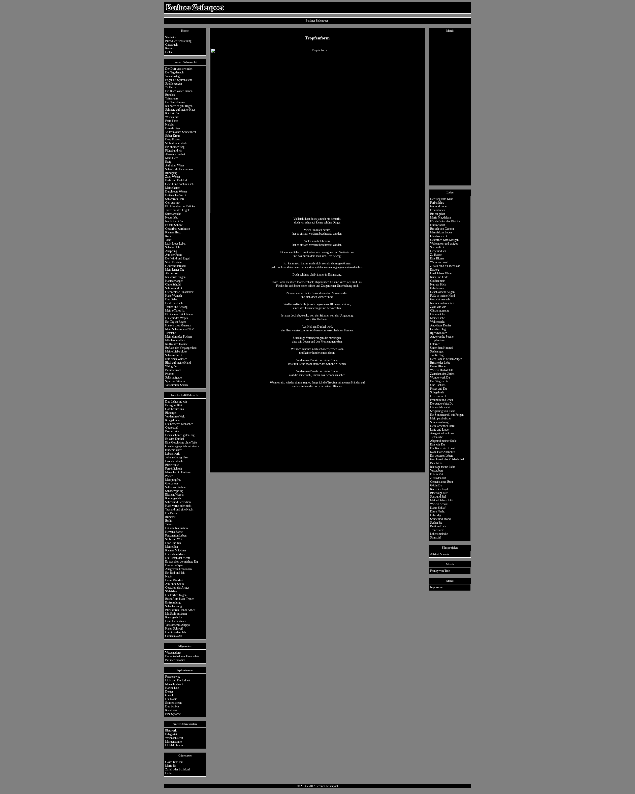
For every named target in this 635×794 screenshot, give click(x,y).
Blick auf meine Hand (178, 362)
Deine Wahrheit (174, 580)
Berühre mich (173, 370)
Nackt (168, 576)
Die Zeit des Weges (176, 318)
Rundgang (171, 173)
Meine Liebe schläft (441, 500)
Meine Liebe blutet (176, 351)
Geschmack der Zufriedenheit (447, 459)
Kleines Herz (173, 232)
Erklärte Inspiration (176, 528)
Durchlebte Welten (176, 191)
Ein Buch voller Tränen (178, 91)
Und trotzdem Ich (175, 632)
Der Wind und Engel (177, 258)
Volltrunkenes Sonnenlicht (180, 132)
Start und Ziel (438, 496)
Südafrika (171, 591)
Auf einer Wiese (174, 165)
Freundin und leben (441, 400)
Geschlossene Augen (442, 292)
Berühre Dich (438, 526)
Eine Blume (437, 258)
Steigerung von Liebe (442, 411)
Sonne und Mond (440, 519)
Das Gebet (171, 299)
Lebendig (435, 515)
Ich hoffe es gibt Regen (178, 106)
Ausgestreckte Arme (442, 433)
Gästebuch (171, 44)
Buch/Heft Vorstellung (178, 41)
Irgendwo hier (438, 333)
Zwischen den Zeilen (442, 374)
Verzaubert (436, 470)
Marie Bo (170, 765)
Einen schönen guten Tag (179, 435)
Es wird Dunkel (174, 439)
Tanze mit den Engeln (177, 210)
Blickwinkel (172, 465)
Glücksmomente (439, 310)
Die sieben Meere (175, 554)
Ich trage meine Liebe (442, 467)
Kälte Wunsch (173, 295)
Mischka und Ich (175, 340)
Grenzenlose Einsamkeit (179, 292)
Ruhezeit (170, 517)
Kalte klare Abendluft (442, 452)
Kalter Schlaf (437, 507)
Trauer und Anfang (176, 307)
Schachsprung (173, 606)
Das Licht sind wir (176, 401)
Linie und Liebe (439, 429)
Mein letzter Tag (174, 269)
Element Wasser (174, 494)
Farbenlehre (437, 202)
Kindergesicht (173, 498)
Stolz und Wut (173, 539)
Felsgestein (171, 734)
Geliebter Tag (438, 329)
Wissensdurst (173, 652)
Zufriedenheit (438, 478)
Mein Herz (171, 158)
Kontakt (170, 48)
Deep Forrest (173, 139)
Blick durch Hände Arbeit (180, 610)
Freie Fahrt (171, 121)
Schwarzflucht (173, 355)
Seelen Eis (436, 522)
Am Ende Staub (174, 584)
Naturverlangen (174, 281)
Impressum (436, 587)
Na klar (169, 124)
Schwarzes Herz (174, 199)
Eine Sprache (173, 714)
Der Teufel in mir (175, 102)
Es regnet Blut (173, 405)
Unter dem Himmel (441, 347)
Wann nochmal (438, 262)
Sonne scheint (173, 702)
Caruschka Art (173, 636)
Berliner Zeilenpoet (327, 786)
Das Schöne (172, 706)
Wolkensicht (437, 321)
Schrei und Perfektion (178, 502)
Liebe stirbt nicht (440, 407)
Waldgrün (171, 366)
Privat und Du (438, 388)
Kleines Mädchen (175, 550)
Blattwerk (171, 730)
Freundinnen (437, 210)
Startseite (170, 37)
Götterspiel (171, 427)
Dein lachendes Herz (442, 426)
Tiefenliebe (436, 437)
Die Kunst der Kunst (442, 448)
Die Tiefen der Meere (177, 558)
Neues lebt (171, 217)
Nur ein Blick (438, 284)
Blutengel (170, 412)
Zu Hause (436, 254)
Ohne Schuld (173, 284)
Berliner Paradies (175, 660)
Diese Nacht (437, 511)
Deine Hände (437, 366)
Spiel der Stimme (175, 381)
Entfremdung (173, 602)
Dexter (169, 691)
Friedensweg (172, 676)
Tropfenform (437, 340)
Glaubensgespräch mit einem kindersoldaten (182, 448)
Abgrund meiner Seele (443, 441)
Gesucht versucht (440, 299)
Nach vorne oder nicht (178, 506)
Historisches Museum (178, 325)
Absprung (171, 251)
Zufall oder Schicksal (177, 769)
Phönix (169, 374)
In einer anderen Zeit (442, 303)
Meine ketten (172, 188)
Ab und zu (171, 273)
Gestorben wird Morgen (444, 240)
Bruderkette (172, 431)
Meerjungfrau (173, 479)
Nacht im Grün (174, 221)
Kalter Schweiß (174, 628)
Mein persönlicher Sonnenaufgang (440, 420)
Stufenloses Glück (176, 143)
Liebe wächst (437, 314)
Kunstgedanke (173, 617)
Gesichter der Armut (177, 587)
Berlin (168, 520)
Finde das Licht (174, 303)
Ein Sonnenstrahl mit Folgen (447, 414)
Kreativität (171, 710)
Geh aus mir (172, 202)
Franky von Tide (440, 570)
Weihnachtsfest (174, 738)
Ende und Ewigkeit (176, 180)
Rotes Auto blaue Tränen (179, 599)
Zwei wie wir (438, 307)
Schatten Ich (172, 247)
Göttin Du (436, 485)
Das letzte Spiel (174, 565)
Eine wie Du (437, 444)
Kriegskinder (173, 420)
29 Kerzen (171, 87)
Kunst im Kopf (439, 489)
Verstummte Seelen (176, 385)
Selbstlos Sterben (175, 487)
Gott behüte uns (174, 409)
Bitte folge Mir (438, 493)
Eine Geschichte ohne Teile (181, 442)
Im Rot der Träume (176, 344)
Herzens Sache (174, 532)
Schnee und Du (174, 288)
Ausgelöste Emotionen (178, 569)
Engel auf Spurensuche (178, 80)
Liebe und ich (438, 251)
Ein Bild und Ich (175, 572)
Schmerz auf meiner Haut (180, 109)
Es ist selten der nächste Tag (181, 561)
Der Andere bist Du (441, 403)
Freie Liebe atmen (175, 621)
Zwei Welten (172, 176)
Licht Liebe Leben (175, 243)
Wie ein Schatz (438, 504)
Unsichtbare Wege (440, 273)
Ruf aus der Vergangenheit (180, 347)
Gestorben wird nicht (177, 228)
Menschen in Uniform (178, 472)
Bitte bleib (436, 463)
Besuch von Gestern (442, 228)
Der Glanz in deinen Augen (446, 359)
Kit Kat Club (172, 113)
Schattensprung (174, 491)
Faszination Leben (176, 535)
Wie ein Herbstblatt (441, 370)
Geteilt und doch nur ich (179, 184)
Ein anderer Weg (175, 147)
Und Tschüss (437, 385)
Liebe (168, 773)
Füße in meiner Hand (442, 295)
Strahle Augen (173, 83)
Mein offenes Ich (175, 310)
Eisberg (434, 269)
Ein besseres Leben (441, 455)
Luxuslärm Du (438, 396)
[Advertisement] (379, 8)
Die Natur (171, 699)
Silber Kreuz (172, 135)
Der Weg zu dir (439, 381)
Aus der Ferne (173, 254)
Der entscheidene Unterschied (182, 656)
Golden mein (437, 281)
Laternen (435, 344)
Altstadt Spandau (440, 554)
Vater (168, 240)
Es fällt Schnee (174, 225)
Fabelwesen (437, 288)
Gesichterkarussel (175, 266)
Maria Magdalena (440, 217)
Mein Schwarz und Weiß (179, 329)
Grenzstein (171, 483)
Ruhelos (170, 94)
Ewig (168, 161)
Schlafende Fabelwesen (179, 169)
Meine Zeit (171, 546)
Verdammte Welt (175, 416)
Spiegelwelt (437, 392)
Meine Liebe (437, 318)
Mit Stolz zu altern (176, 613)
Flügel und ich (173, 150)
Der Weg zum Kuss (441, 199)
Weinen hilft (172, 117)
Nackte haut (172, 688)
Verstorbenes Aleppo (177, 625)
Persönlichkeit (173, 468)
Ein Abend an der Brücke (180, 206)
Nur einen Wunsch (176, 359)
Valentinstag (172, 76)
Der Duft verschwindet (178, 68)
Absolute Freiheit (175, 154)
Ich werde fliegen (175, 277)
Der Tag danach (174, 72)
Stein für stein (173, 262)
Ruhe (168, 236)
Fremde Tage (172, 128)
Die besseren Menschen (179, 424)
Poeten (169, 476)
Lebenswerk (172, 453)
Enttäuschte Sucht (175, 195)
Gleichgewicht (438, 236)
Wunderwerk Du (440, 377)
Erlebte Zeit (437, 474)
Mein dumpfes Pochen (178, 336)
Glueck (169, 695)
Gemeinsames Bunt (441, 481)
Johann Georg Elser (177, 457)
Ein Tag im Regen (175, 321)
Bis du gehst (437, 214)
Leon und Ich (173, 543)
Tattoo (168, 524)
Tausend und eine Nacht (179, 509)
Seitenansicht (173, 214)
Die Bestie (171, 513)
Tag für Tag (437, 355)
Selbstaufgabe (173, 377)
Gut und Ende (438, 206)
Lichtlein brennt (174, 745)
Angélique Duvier (440, 325)
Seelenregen (437, 351)
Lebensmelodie (439, 534)
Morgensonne (173, 741)
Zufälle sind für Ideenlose (445, 266)
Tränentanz (171, 98)
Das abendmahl (174, 461)
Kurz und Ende (439, 277)
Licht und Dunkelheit (177, 680)
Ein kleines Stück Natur (179, 314)
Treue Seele (437, 530)
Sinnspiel (435, 537)
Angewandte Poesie (441, 336)
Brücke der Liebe (440, 362)
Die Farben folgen (176, 595)
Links (168, 52)
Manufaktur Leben (441, 232)
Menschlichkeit (174, 684)
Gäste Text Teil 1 (175, 762)
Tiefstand (170, 333)
